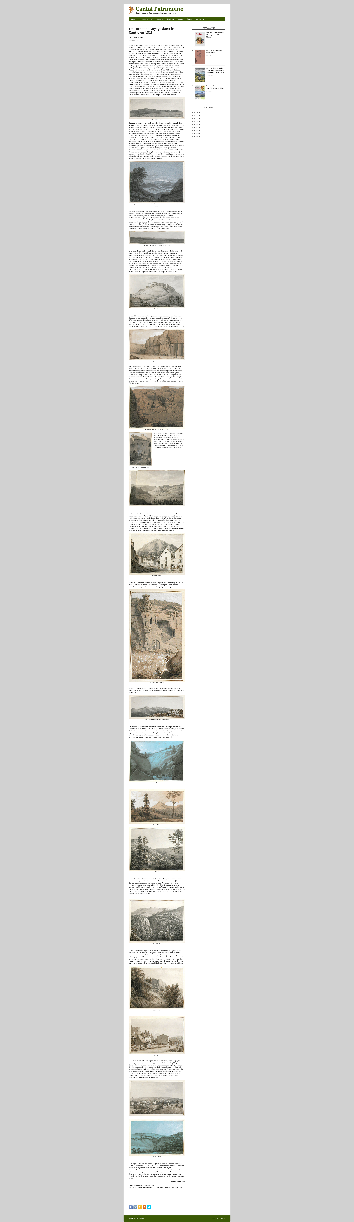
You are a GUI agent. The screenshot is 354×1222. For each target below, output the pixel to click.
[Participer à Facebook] (131, 1207)
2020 (196, 121)
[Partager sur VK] (135, 1207)
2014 (196, 136)
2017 (196, 127)
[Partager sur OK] (140, 1207)
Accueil (133, 19)
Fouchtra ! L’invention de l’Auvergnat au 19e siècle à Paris (215, 35)
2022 (196, 115)
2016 (196, 130)
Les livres (170, 19)
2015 (196, 133)
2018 (196, 124)
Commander (200, 19)
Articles (180, 19)
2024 (196, 112)
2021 (196, 118)
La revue (160, 19)
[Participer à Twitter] (149, 1207)
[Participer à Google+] (144, 1207)
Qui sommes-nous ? (146, 19)
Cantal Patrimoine (159, 8)
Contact (189, 19)
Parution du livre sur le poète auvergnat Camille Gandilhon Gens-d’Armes (215, 70)
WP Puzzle (222, 1218)
